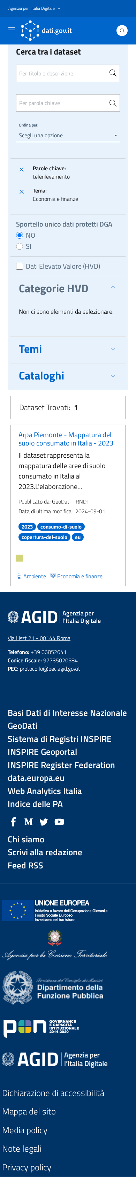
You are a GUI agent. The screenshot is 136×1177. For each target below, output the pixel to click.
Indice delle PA (35, 804)
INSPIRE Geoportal (42, 751)
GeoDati (22, 725)
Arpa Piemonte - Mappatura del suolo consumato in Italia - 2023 (65, 438)
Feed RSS (25, 865)
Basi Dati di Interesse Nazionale (67, 712)
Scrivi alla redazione (45, 852)
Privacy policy (26, 1167)
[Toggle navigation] (12, 30)
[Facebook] (13, 821)
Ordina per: (28, 125)
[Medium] (28, 821)
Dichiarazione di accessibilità (53, 1093)
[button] (35, 8)
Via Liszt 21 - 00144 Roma (39, 638)
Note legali (21, 1148)
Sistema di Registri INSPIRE (60, 739)
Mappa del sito (29, 1111)
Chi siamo (26, 839)
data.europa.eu (36, 777)
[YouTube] (59, 821)
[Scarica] (19, 558)
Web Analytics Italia (45, 791)
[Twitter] (44, 821)
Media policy (24, 1130)
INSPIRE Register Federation (61, 765)
